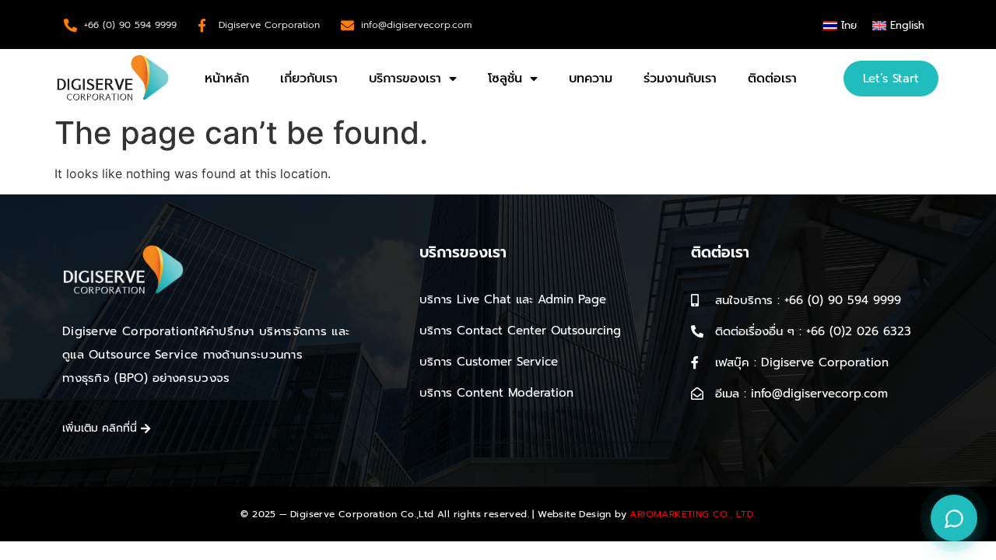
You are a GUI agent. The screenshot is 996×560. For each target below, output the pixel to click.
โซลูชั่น (505, 78)
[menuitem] (839, 25)
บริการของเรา (405, 78)
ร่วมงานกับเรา (680, 78)
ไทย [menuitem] (849, 25)
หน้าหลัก (227, 78)
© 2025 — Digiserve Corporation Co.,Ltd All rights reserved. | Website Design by (497, 514)
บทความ (590, 78)
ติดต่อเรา (772, 78)
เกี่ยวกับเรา (309, 78)
